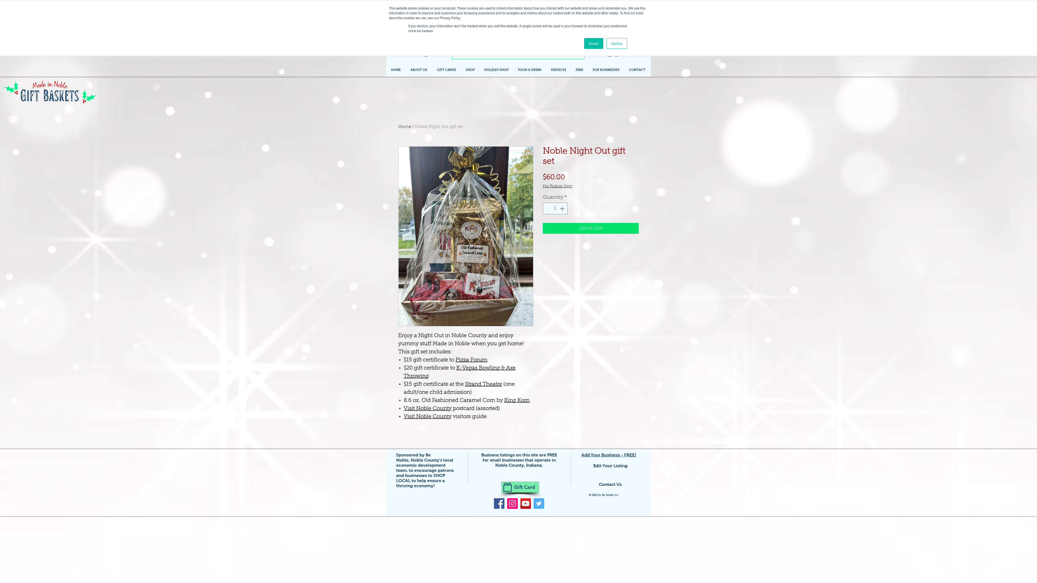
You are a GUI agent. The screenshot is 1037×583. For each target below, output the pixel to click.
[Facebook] (499, 503)
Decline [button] (616, 43)
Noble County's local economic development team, (424, 465)
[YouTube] (525, 503)
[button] (580, 70)
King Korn (517, 400)
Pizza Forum (471, 360)
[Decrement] (548, 208)
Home (404, 127)
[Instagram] (512, 503)
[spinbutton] (555, 208)
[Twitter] (539, 503)
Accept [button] (594, 43)
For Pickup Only (558, 186)
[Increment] (562, 208)
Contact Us (610, 484)
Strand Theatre (483, 384)
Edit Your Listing (610, 465)
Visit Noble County (428, 408)
